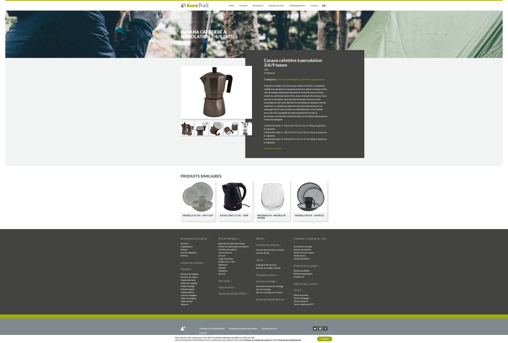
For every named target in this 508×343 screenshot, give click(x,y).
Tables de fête (187, 301)
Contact (314, 5)
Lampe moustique (225, 259)
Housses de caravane (268, 244)
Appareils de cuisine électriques (231, 243)
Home (231, 5)
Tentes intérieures (301, 259)
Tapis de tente (226, 287)
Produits (243, 5)
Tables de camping (188, 298)
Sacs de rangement (189, 253)
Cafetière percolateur (312, 79)
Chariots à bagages (189, 295)
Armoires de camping (189, 274)
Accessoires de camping (194, 238)
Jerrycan (222, 256)
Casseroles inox (225, 253)
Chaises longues (187, 289)
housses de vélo (263, 253)
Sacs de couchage (266, 281)
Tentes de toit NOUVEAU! (233, 293)
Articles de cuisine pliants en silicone (233, 246)
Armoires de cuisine (189, 277)
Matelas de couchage (306, 265)
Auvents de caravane (302, 249)
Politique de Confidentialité (211, 328)
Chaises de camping (189, 283)
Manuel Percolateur (273, 148)
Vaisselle (222, 268)
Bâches (260, 238)
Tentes (298, 290)
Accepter (324, 339)
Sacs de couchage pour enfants (269, 292)
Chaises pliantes (187, 292)
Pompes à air (299, 277)
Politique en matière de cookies (243, 328)
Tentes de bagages (302, 298)
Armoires (185, 243)
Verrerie (221, 274)
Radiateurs (222, 265)
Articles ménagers (288, 79)
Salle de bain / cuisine (306, 283)
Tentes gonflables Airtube (270, 299)
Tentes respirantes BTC (304, 304)
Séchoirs (184, 256)
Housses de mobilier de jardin (268, 268)
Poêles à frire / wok (226, 262)
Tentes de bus (300, 256)
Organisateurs (187, 246)
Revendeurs (258, 5)
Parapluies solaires (267, 274)
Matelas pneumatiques (303, 274)
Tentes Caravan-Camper (304, 253)
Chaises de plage (188, 286)
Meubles (186, 269)
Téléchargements (297, 5)
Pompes (184, 249)
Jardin (260, 259)
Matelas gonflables (302, 271)
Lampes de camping (192, 262)
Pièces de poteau (301, 295)
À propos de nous (276, 5)
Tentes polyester (301, 301)
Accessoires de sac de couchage (269, 286)
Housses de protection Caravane (270, 250)
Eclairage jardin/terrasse (266, 265)
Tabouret (185, 304)
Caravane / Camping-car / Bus (310, 238)
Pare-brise (224, 280)
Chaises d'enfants (188, 280)
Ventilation (223, 271)
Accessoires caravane (303, 246)
